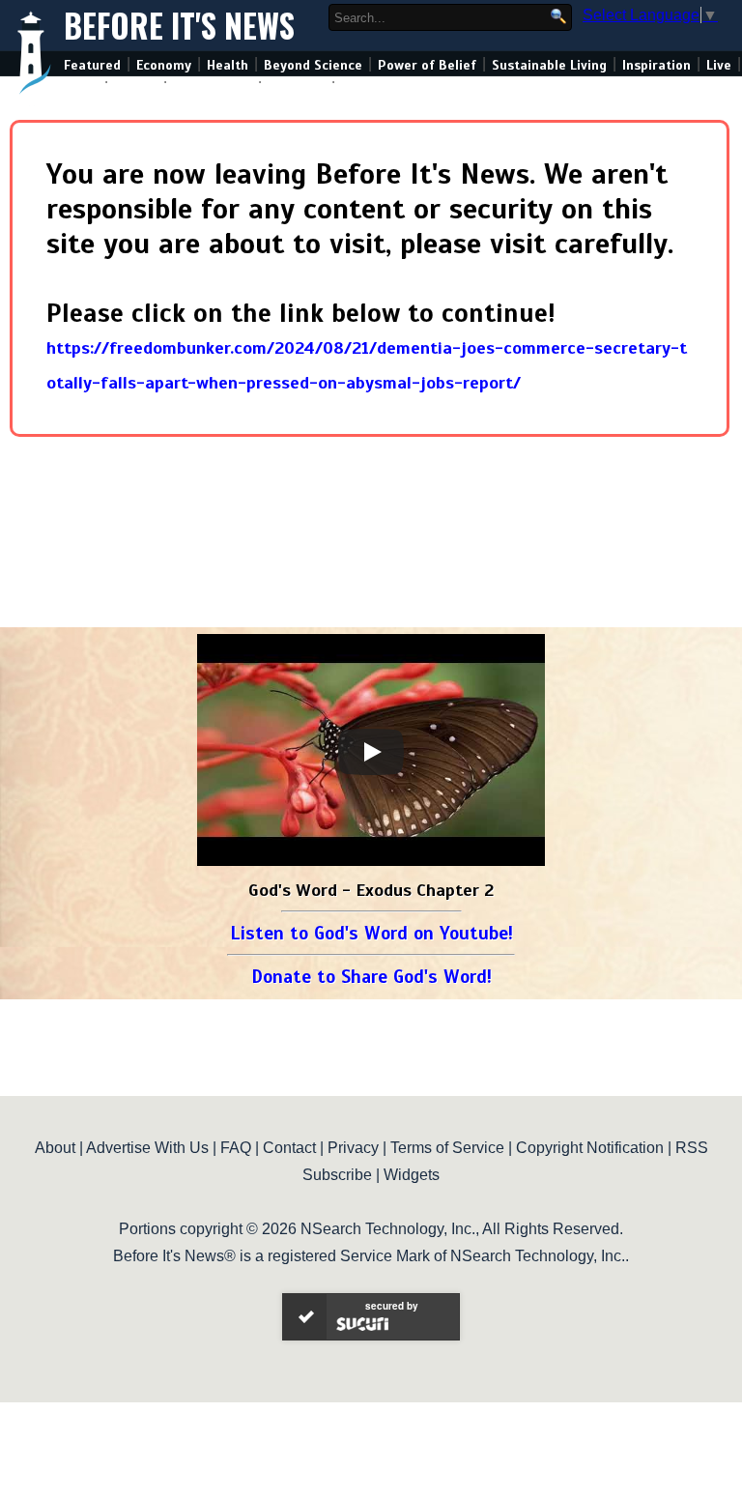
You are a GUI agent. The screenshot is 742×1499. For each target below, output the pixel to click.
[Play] (371, 752)
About (55, 1147)
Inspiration (656, 65)
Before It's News (179, 25)
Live (718, 65)
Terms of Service (447, 1147)
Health (227, 65)
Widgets (412, 1175)
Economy (163, 65)
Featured (92, 65)
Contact (289, 1147)
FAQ (235, 1147)
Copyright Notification (590, 1147)
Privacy (353, 1147)
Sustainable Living (549, 65)
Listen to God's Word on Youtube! (371, 933)
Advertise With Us (147, 1147)
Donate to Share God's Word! (371, 977)
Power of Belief (427, 65)
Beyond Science (313, 65)
